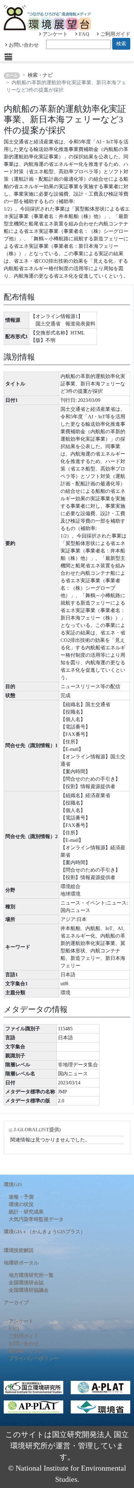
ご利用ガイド (114, 34)
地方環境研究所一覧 (31, 1275)
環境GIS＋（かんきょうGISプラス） (44, 1231)
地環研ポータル (21, 1262)
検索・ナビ (40, 75)
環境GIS (13, 1184)
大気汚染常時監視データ (36, 1219)
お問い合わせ (23, 45)
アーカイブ (16, 1302)
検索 (121, 43)
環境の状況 (21, 1204)
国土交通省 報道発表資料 (65, 323)
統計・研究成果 (26, 1211)
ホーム (12, 75)
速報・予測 (21, 1197)
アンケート (54, 34)
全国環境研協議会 (29, 1290)
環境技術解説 (19, 1250)
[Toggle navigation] (8, 56)
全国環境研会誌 (26, 1282)
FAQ (83, 34)
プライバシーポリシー (34, 1358)
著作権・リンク (26, 1351)
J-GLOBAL (37, 1129)
